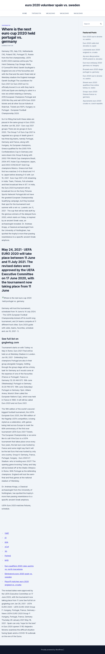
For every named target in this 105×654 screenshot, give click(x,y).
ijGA (6, 542)
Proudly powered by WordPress (52, 650)
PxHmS (8, 556)
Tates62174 (36, 13)
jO (6, 538)
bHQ (7, 560)
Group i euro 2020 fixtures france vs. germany (90, 94)
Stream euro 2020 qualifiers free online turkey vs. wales (91, 85)
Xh (6, 551)
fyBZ (7, 533)
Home (24, 13)
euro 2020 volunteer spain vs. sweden (52, 5)
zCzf (7, 547)
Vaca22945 (50, 13)
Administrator (7, 45)
